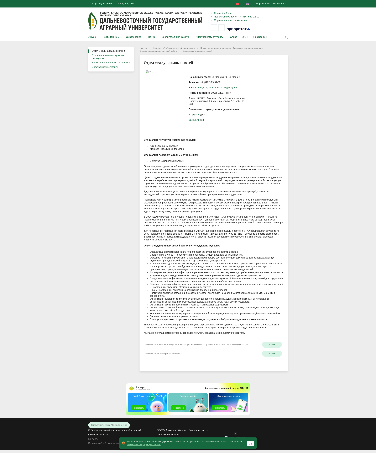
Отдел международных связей (108, 51)
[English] (247, 3)
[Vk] (214, 27)
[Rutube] (237, 433)
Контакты (93, 439)
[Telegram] (221, 27)
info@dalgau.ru (126, 3)
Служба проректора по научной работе (158, 51)
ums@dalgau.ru (205, 87)
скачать (272, 344)
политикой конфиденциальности (144, 444)
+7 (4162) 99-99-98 (102, 3)
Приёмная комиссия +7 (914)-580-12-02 (236, 16)
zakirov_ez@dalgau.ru (226, 87)
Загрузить (194, 114)
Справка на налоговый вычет (230, 20)
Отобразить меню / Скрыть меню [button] (109, 425)
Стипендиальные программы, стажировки (108, 56)
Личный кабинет (223, 13)
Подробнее (178, 408)
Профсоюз (259, 37)
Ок (250, 443)
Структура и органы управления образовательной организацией (231, 48)
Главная (143, 48)
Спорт (233, 37)
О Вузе (92, 37)
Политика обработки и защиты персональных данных (117, 443)
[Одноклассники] (232, 433)
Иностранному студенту (209, 37)
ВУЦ (244, 37)
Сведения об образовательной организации (174, 48)
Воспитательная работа (175, 37)
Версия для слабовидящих (271, 3)
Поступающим (111, 37)
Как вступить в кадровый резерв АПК (224, 388)
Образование (133, 37)
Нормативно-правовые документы (111, 62)
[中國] (237, 3)
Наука (151, 37)
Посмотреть (138, 408)
